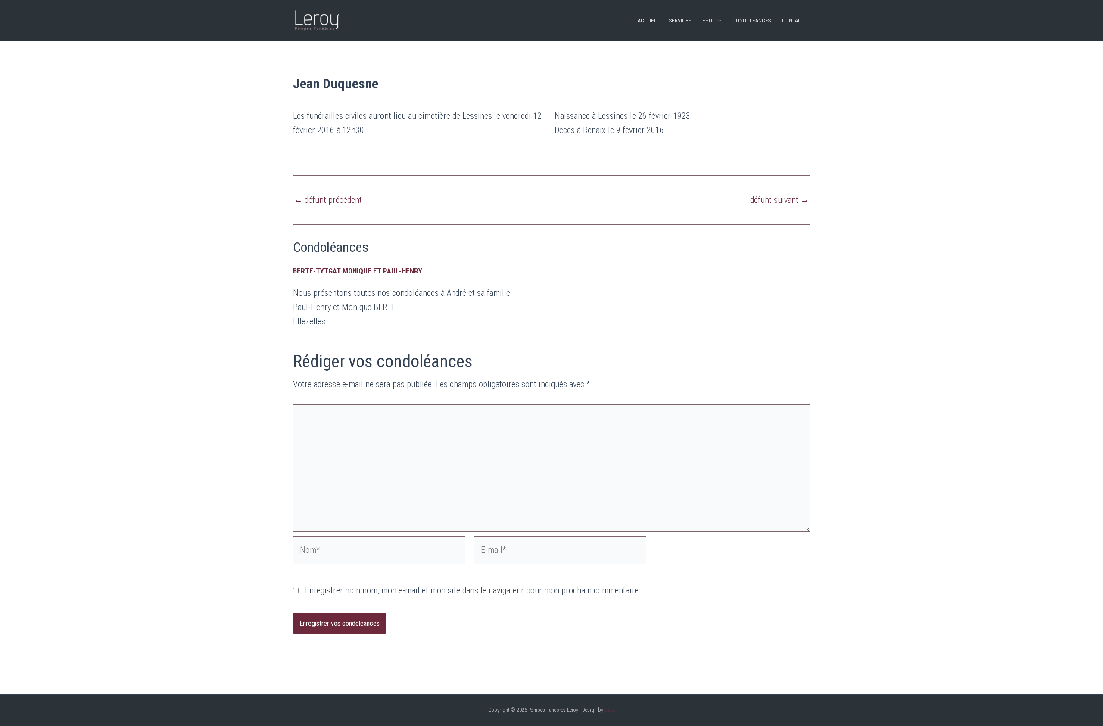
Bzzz (609, 710)
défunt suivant (779, 199)
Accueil (648, 20)
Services (680, 20)
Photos (711, 20)
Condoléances (751, 20)
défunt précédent (328, 199)
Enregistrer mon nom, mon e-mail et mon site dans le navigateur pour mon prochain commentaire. (473, 590)
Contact (793, 20)
